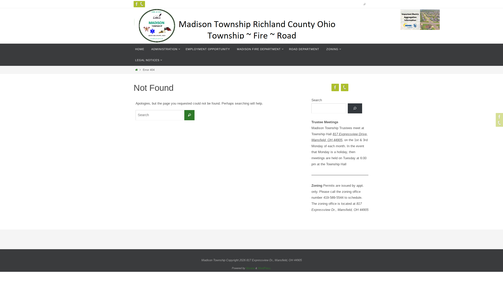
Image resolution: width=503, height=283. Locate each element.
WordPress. (264, 268)
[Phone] (142, 4)
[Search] (355, 108)
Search (316, 100)
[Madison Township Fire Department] (137, 4)
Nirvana (250, 268)
